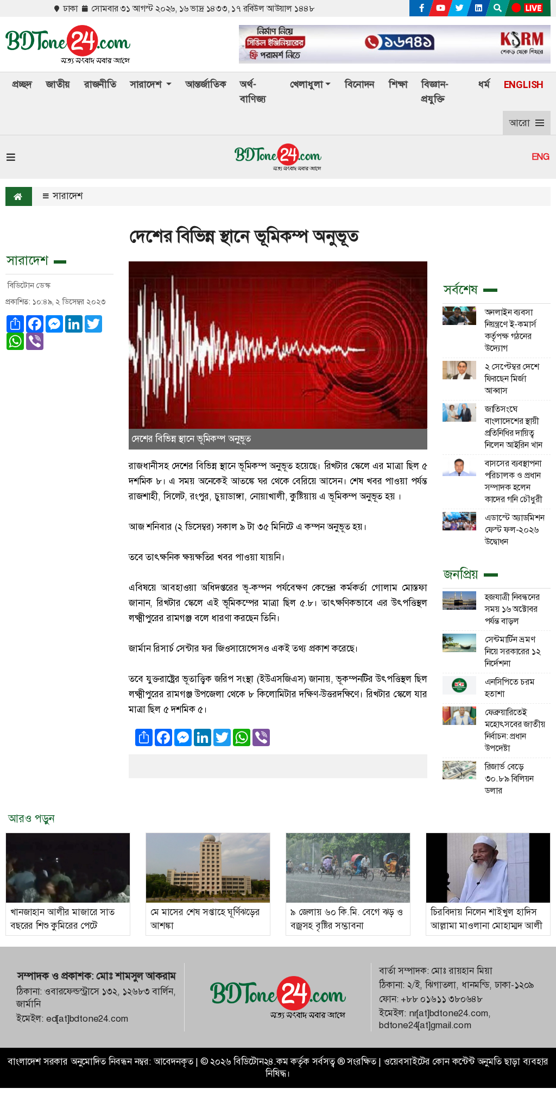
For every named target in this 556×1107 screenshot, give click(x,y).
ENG (540, 157)
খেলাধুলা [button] (306, 84)
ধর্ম (484, 84)
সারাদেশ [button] (147, 84)
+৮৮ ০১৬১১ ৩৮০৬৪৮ (442, 999)
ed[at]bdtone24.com (87, 1018)
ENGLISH (524, 84)
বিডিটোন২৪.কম (260, 1061)
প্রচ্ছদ (22, 84)
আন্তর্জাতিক (206, 84)
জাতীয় (58, 84)
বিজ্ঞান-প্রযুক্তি (434, 91)
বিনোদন (360, 84)
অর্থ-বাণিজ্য (253, 91)
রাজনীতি (100, 84)
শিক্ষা (398, 84)
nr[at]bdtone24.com (448, 1013)
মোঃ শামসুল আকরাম (136, 976)
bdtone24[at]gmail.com (425, 1025)
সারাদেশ (66, 196)
